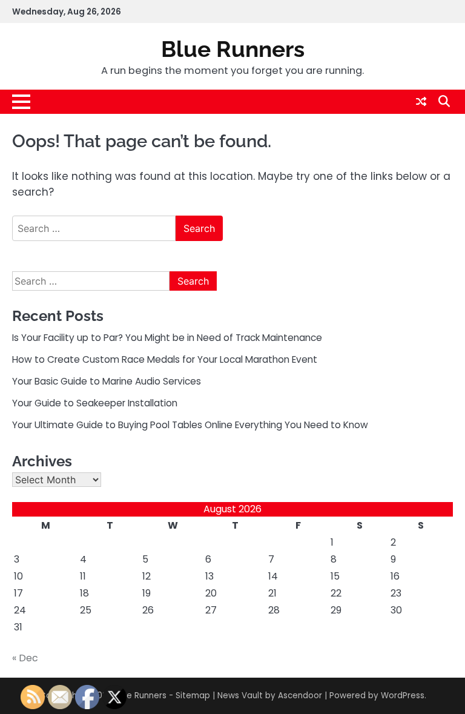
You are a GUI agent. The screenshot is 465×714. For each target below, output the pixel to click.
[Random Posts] (421, 101)
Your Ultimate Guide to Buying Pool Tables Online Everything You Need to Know (190, 424)
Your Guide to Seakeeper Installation (94, 403)
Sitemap (193, 695)
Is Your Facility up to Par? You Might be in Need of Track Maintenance (167, 337)
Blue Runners (233, 49)
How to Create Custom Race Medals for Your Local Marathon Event (164, 359)
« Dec (25, 658)
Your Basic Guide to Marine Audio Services (106, 381)
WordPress (402, 695)
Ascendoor (300, 695)
